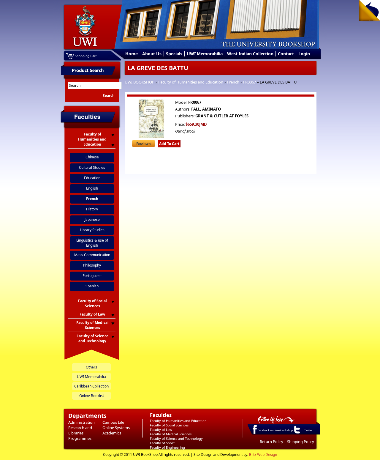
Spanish (92, 286)
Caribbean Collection (91, 386)
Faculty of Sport (162, 443)
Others (91, 367)
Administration (81, 422)
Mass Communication (92, 254)
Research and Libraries (80, 430)
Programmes (79, 438)
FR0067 (249, 82)
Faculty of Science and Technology (176, 438)
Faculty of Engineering (167, 447)
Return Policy (271, 441)
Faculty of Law (161, 429)
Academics (111, 433)
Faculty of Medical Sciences (170, 434)
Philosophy (92, 265)
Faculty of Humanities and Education (190, 82)
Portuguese (92, 275)
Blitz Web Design (263, 454)
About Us (152, 53)
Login (304, 53)
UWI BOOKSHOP (139, 82)
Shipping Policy (300, 441)
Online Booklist (91, 395)
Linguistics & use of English (92, 243)
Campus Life (113, 422)
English (92, 188)
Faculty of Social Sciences (169, 425)
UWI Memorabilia (205, 53)
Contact (286, 53)
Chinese (92, 157)
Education (92, 177)
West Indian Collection (250, 53)
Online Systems (116, 427)
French (233, 82)
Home (131, 53)
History (92, 209)
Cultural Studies (92, 167)
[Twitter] (296, 433)
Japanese (92, 219)
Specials (174, 53)
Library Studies (92, 229)
